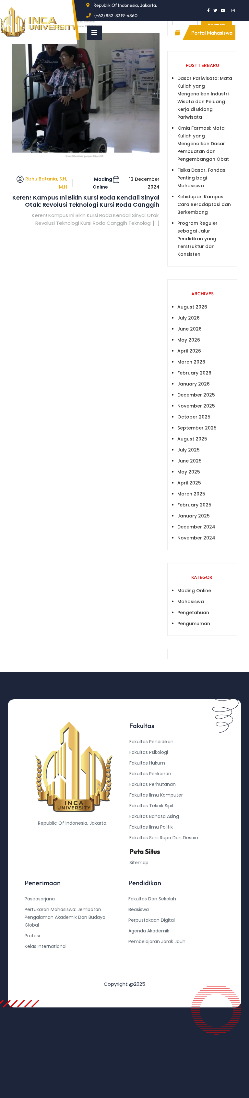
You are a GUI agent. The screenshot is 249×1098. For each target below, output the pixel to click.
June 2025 (189, 461)
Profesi (32, 935)
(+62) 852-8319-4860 (115, 15)
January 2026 (193, 384)
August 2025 (192, 439)
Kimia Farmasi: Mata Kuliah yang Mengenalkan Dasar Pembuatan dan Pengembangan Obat (203, 143)
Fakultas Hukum (147, 763)
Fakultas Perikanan (150, 773)
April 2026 (189, 351)
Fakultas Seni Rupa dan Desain (163, 837)
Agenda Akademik (148, 931)
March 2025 (191, 494)
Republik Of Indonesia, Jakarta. (125, 5)
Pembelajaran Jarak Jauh (156, 941)
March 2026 (191, 362)
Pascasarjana (40, 899)
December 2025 (196, 395)
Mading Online (102, 183)
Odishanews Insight (150, 952)
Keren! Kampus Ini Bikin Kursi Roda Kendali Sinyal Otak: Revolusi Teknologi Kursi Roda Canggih (86, 201)
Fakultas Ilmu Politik (151, 827)
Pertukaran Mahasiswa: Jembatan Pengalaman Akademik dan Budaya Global (65, 917)
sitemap (138, 862)
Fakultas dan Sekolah (152, 899)
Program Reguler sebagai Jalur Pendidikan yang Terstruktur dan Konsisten (197, 238)
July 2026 (188, 318)
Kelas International (45, 946)
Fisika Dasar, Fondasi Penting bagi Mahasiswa (201, 178)
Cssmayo (139, 963)
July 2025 (188, 450)
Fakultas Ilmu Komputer (156, 795)
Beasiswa (138, 909)
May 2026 (188, 340)
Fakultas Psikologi (148, 752)
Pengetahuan (193, 612)
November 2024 (196, 538)
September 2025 (197, 428)
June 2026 (189, 329)
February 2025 (194, 505)
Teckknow (139, 973)
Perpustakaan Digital (151, 920)
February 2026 (194, 373)
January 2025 (193, 516)
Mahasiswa (190, 601)
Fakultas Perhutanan (152, 784)
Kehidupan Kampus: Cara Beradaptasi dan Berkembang (204, 204)
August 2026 (192, 307)
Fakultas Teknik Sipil (151, 805)
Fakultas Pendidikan (151, 741)
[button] (94, 33)
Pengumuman (193, 623)
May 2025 (188, 472)
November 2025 (196, 406)
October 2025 (193, 417)
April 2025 (189, 483)
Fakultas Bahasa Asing (154, 816)
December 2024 (196, 527)
